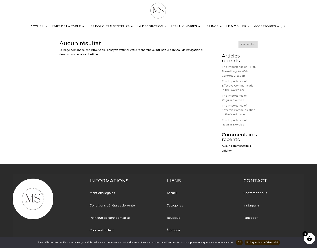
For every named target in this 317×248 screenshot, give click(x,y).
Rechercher (248, 44)
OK (239, 242)
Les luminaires (184, 26)
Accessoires (265, 26)
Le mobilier (236, 26)
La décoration (150, 26)
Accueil (37, 26)
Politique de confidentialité (262, 242)
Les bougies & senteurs (109, 26)
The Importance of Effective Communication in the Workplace (238, 86)
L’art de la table (66, 26)
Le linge (211, 26)
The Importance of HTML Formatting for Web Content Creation (239, 71)
